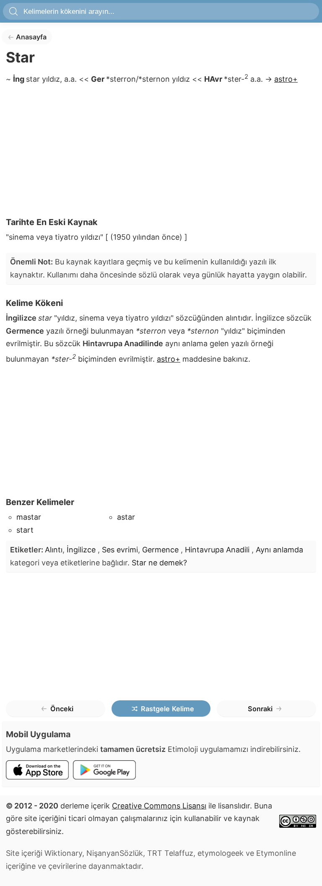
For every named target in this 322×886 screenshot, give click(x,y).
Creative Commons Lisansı (159, 805)
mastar (28, 517)
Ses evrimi (120, 549)
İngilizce (82, 549)
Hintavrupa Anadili (218, 549)
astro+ (286, 79)
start (25, 530)
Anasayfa (31, 37)
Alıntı (53, 549)
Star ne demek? (159, 562)
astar (126, 517)
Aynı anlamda (279, 549)
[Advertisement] (161, 153)
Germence (161, 549)
